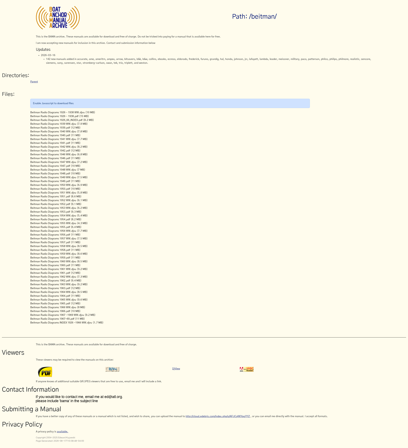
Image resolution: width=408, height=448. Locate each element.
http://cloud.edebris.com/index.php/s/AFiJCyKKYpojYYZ (218, 416)
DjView (176, 368)
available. (62, 431)
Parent (34, 81)
